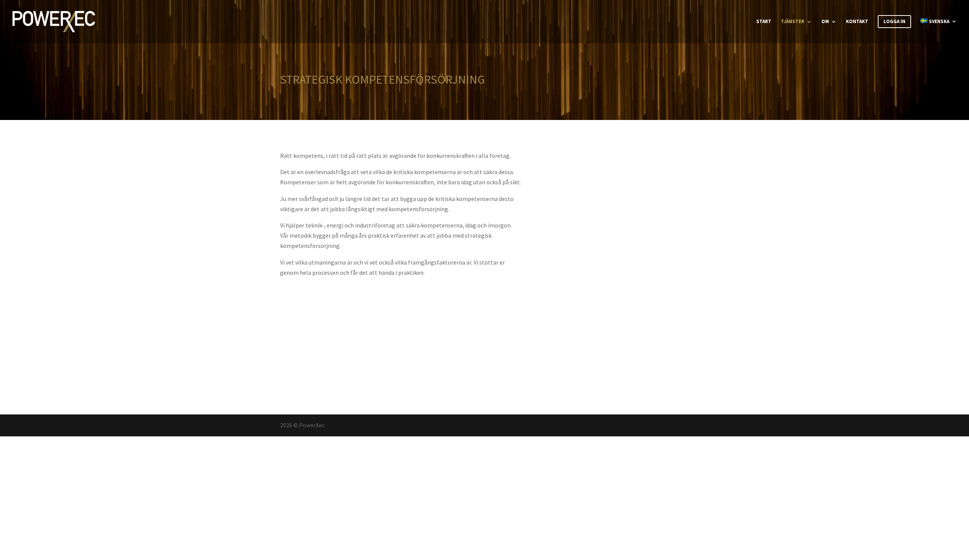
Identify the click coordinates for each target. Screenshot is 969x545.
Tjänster (792, 22)
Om (825, 22)
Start (763, 22)
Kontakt (857, 22)
